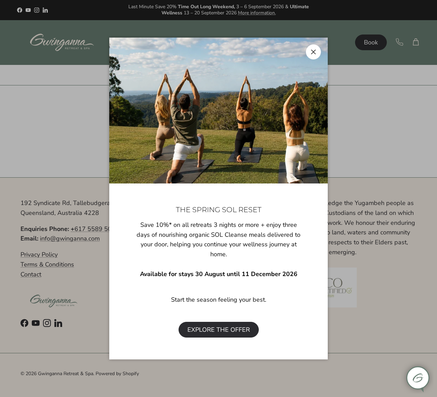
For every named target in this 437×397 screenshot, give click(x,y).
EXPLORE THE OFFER (218, 330)
